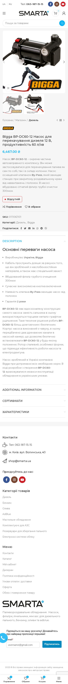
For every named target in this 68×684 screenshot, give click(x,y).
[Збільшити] (8, 88)
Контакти (8, 553)
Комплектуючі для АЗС (16, 525)
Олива (6, 508)
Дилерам (7, 570)
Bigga (31, 222)
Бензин (6, 502)
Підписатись (52, 644)
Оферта (7, 587)
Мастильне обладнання (16, 519)
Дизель (33, 120)
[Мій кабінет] (64, 13)
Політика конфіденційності (18, 575)
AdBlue (6, 514)
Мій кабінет (9, 564)
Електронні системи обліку (18, 536)
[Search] (62, 23)
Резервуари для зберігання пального (24, 531)
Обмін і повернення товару (18, 592)
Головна (7, 120)
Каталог (7, 558)
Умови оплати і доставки (17, 581)
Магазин (20, 120)
